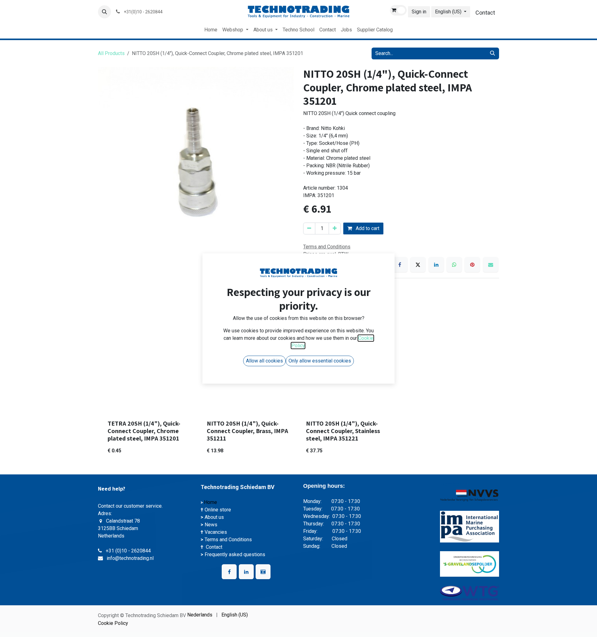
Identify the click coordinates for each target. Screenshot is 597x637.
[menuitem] (211, 30)
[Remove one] (309, 228)
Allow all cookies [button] (264, 361)
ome (212, 502)
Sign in (419, 12)
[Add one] (335, 228)
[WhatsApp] (454, 264)
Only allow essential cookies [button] (320, 361)
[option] (298, 390)
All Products (111, 53)
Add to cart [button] (366, 228)
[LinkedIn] (436, 264)
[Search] (492, 53)
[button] (104, 11)
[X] (417, 264)
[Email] (490, 264)
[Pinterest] (472, 264)
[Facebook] (399, 264)
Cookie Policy (113, 623)
